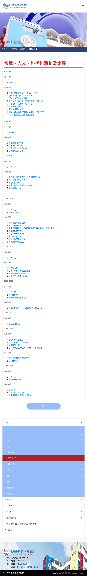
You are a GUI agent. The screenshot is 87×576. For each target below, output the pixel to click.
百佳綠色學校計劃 (16, 295)
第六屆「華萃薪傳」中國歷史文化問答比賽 (26, 101)
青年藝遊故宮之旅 (16, 231)
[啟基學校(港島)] (15, 6)
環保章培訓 (13, 361)
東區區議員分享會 (16, 151)
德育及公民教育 (43, 517)
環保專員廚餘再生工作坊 (19, 225)
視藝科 (44, 481)
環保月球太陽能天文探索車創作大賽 (26, 112)
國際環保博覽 (14, 183)
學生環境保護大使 (16, 143)
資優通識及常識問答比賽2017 (21, 395)
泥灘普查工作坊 (15, 107)
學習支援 (43, 499)
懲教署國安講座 (15, 236)
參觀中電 (12, 390)
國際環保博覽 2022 (16, 242)
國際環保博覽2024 (16, 146)
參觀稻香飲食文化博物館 (19, 342)
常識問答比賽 (14, 345)
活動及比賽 (12, 458)
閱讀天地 (43, 511)
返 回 (10, 529)
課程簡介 (11, 452)
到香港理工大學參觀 (17, 393)
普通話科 (44, 487)
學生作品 (11, 464)
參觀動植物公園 (15, 380)
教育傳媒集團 (65, 573)
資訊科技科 (44, 493)
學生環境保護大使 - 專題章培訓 (21, 96)
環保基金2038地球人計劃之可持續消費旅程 (26, 348)
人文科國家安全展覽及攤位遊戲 (21, 115)
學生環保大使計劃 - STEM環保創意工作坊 (25, 308)
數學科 (44, 439)
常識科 (23, 49)
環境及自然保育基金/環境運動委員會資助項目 (21, 524)
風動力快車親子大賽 (17, 239)
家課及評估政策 (10, 506)
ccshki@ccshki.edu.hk (28, 567)
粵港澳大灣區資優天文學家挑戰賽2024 (24, 177)
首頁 (5, 49)
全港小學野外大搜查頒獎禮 (19, 271)
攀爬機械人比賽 (15, 188)
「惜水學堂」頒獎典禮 (18, 98)
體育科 (44, 475)
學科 (44, 422)
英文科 (44, 434)
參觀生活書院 (14, 324)
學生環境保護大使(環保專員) (20, 185)
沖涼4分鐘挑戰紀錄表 (17, 274)
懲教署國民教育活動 (17, 180)
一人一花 (12, 83)
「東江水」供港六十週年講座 (20, 104)
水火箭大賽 (13, 268)
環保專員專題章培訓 (17, 223)
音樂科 (44, 469)
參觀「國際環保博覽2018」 (20, 358)
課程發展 (14, 49)
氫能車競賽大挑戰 (16, 109)
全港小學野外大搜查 (17, 234)
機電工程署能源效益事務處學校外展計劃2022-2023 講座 (31, 228)
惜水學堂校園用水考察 (18, 276)
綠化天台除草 (14, 213)
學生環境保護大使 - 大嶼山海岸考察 (23, 93)
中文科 (44, 428)
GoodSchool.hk (77, 573)
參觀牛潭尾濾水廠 (16, 340)
